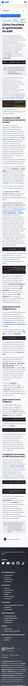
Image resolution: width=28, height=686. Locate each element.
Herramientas (7, 598)
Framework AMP (8, 575)
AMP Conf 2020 (8, 629)
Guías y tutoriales (16, 20)
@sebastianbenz (16, 539)
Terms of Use (5, 655)
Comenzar (6, 588)
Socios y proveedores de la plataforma (13, 605)
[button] (25, 2)
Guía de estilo (7, 637)
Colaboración (7, 607)
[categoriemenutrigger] (10, 15)
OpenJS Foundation (8, 661)
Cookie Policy (5, 657)
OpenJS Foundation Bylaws (11, 618)
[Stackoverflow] (23, 563)
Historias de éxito (8, 579)
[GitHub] (18, 563)
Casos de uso (7, 577)
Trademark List (8, 622)
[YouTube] (8, 563)
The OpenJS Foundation (10, 616)
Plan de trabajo (8, 609)
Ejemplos (6, 594)
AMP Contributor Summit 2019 (12, 631)
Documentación (6, 20)
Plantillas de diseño (9, 596)
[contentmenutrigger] (13, 11)
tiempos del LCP (9, 322)
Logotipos (6, 640)
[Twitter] (3, 563)
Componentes (7, 592)
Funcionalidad (8, 581)
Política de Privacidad (14, 655)
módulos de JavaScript (17, 466)
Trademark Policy (8, 620)
